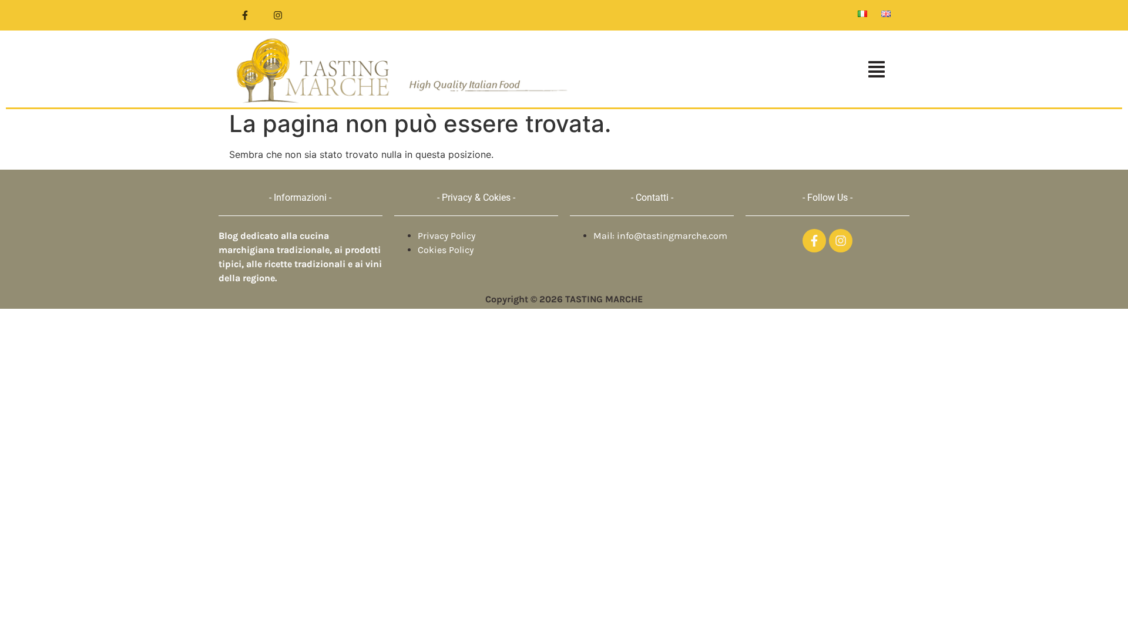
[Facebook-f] (245, 15)
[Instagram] (277, 15)
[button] (736, 70)
